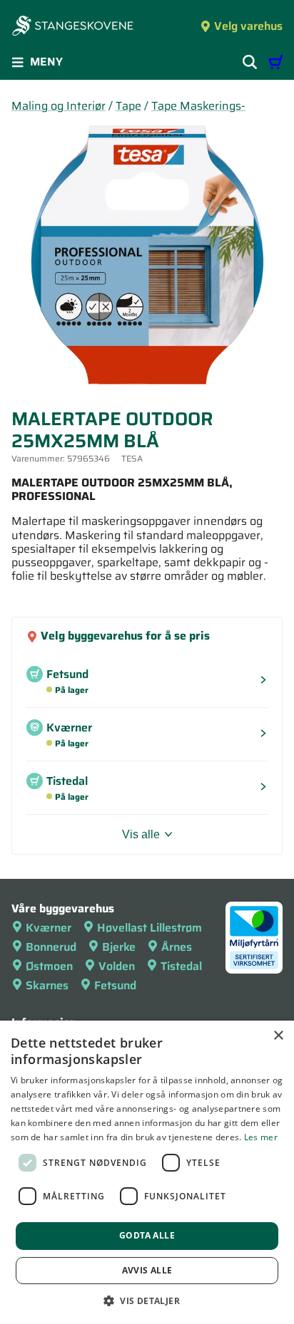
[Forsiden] (72, 27)
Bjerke (119, 947)
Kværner (48, 927)
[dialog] (147, 1172)
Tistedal (181, 966)
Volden (116, 966)
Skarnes (47, 985)
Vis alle (141, 834)
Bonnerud (51, 947)
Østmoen (49, 966)
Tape (128, 106)
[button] (147, 1300)
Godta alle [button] (147, 1235)
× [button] (278, 1036)
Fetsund (115, 985)
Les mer (261, 1137)
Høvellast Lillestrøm (149, 927)
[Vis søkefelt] (250, 62)
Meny (46, 62)
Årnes (176, 947)
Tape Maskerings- (198, 106)
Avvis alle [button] (147, 1270)
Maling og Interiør (58, 106)
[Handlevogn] (275, 62)
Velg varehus (248, 26)
